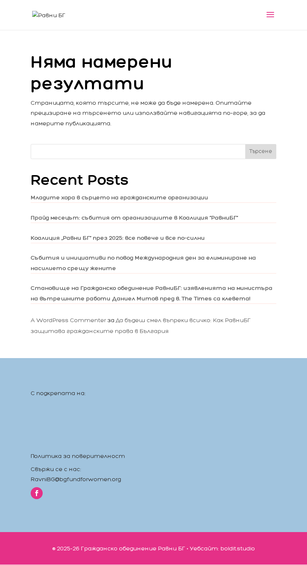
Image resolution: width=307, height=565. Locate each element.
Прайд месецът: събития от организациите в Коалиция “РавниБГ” (134, 217)
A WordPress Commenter (68, 320)
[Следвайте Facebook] (37, 493)
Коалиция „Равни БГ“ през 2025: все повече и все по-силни (118, 237)
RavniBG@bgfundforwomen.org (76, 479)
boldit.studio (238, 548)
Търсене (260, 151)
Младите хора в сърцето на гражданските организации (119, 197)
